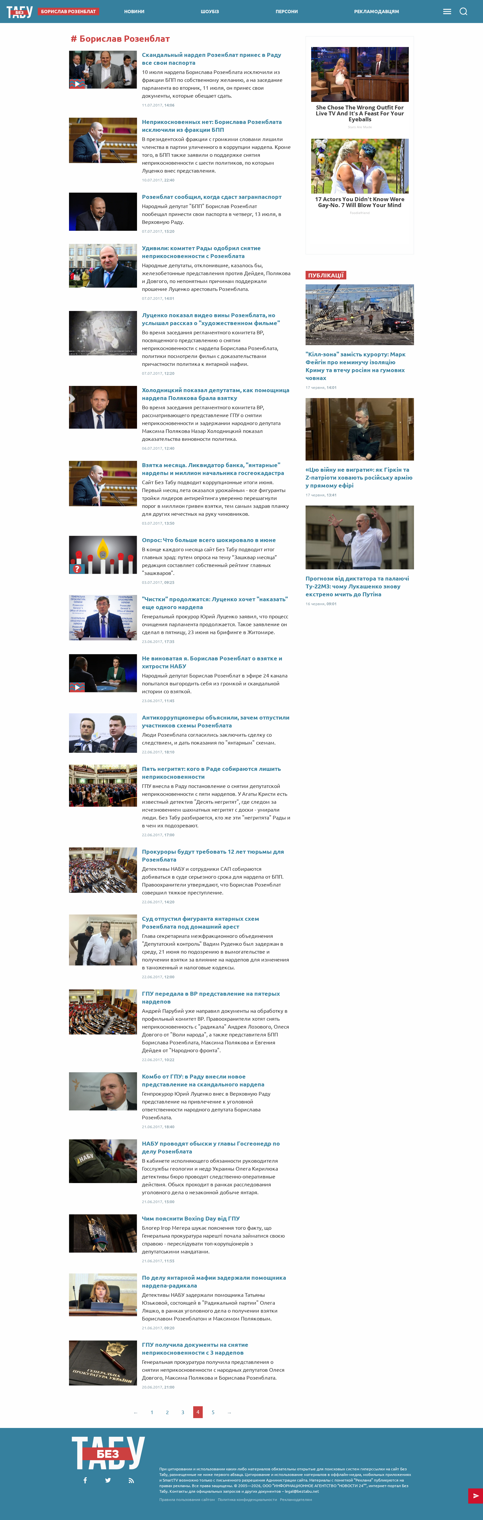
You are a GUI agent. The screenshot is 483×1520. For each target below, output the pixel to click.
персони (287, 11)
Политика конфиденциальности (247, 1499)
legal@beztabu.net (302, 1491)
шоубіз (210, 11)
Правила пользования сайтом (187, 1499)
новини (134, 11)
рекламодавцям (376, 11)
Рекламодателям (296, 1499)
